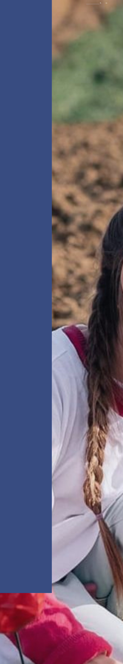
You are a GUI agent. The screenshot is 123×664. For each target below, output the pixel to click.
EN (106, 3)
